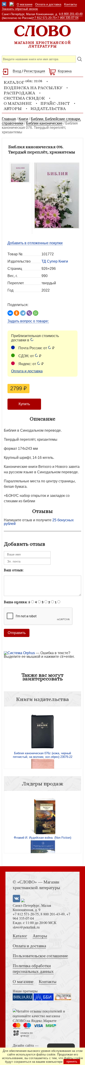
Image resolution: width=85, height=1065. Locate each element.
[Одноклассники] (16, 313)
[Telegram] (23, 313)
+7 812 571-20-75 (44, 17)
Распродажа (19, 93)
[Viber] (29, 313)
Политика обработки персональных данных (33, 968)
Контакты (70, 4)
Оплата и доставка (48, 4)
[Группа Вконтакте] (4, 4)
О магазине (24, 4)
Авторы (13, 108)
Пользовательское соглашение (40, 955)
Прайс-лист (55, 103)
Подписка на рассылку (33, 87)
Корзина (65, 71)
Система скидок (24, 98)
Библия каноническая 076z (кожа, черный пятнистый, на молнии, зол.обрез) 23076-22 (42, 755)
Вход (17, 71)
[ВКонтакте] (10, 313)
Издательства (48, 108)
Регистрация (34, 71)
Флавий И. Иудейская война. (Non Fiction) (42, 837)
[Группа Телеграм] (11, 4)
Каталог (20, 935)
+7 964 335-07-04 (67, 17)
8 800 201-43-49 (72, 14)
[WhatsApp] (35, 313)
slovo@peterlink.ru (26, 927)
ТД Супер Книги (54, 261)
